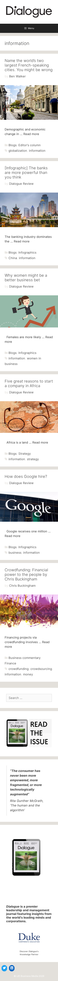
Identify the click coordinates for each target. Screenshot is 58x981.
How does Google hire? (26, 476)
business (15, 552)
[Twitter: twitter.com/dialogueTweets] (4, 968)
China (13, 258)
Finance (10, 663)
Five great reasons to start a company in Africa (29, 383)
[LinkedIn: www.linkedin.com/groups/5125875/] (12, 968)
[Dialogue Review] (29, 11)
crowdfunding (19, 669)
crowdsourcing (41, 669)
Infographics (27, 252)
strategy (33, 459)
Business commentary (24, 658)
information (37, 150)
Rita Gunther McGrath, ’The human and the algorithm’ (26, 805)
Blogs (13, 145)
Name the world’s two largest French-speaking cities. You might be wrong (29, 65)
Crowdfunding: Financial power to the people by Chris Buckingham (26, 574)
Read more (31, 134)
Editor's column (29, 145)
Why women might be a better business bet (26, 277)
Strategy (24, 453)
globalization (18, 150)
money (28, 674)
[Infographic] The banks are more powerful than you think (26, 172)
